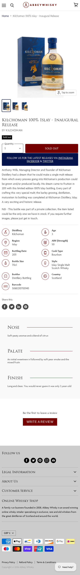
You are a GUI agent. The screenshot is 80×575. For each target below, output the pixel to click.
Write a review (40, 421)
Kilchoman (14, 130)
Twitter (48, 161)
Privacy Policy (8, 562)
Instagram (65, 157)
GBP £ (7, 533)
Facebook (33, 161)
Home (5, 15)
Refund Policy (26, 562)
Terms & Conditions (46, 562)
